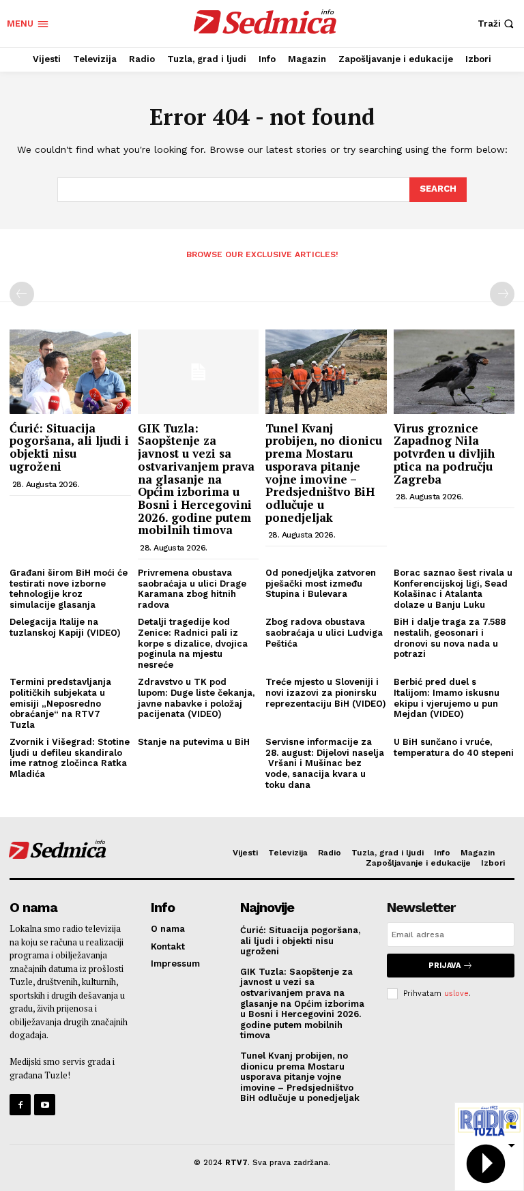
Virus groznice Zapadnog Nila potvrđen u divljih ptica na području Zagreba (444, 453)
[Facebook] (20, 1104)
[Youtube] (44, 1104)
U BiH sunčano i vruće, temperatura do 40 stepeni (454, 747)
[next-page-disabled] (502, 294)
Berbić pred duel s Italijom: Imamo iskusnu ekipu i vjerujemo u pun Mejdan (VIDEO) (446, 698)
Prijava (444, 965)
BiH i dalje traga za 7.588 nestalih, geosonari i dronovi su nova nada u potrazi (450, 638)
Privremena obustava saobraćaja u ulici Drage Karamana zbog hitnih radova (192, 589)
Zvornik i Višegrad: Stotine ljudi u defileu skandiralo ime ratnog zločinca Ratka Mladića (70, 758)
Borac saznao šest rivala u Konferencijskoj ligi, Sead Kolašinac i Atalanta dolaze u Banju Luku (453, 589)
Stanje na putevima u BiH (194, 742)
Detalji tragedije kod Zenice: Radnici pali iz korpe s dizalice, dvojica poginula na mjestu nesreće (193, 643)
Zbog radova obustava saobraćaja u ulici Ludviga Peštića (324, 632)
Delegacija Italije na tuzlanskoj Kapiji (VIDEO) (65, 627)
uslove (456, 993)
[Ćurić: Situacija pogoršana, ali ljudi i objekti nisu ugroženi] (70, 371)
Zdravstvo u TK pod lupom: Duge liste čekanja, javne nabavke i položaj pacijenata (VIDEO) (196, 698)
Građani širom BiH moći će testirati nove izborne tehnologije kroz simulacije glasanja (69, 589)
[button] (497, 23)
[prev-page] (22, 294)
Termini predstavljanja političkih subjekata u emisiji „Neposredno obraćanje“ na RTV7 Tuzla (60, 703)
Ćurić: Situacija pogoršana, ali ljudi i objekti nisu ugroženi (69, 447)
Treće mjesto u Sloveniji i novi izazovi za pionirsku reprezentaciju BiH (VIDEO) (325, 692)
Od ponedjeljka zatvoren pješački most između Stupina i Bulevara (320, 583)
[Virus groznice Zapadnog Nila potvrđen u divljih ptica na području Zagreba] (454, 371)
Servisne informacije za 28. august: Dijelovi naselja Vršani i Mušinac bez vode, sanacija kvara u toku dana (324, 763)
